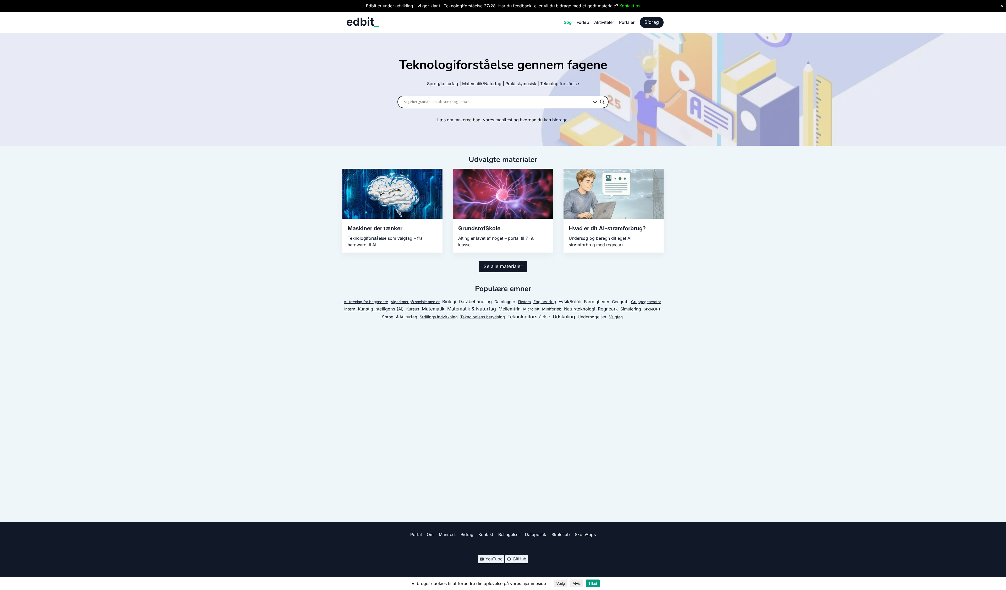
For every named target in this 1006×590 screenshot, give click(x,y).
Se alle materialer (503, 266)
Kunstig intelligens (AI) (381, 309)
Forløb (583, 22)
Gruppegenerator (646, 301)
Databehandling (475, 301)
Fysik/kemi (570, 301)
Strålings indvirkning (439, 317)
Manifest (447, 534)
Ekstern (524, 301)
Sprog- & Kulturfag (399, 316)
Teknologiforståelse (559, 83)
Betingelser (509, 534)
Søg (568, 22)
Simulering (630, 309)
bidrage (559, 119)
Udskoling (564, 316)
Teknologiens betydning (482, 317)
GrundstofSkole (479, 228)
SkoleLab (560, 534)
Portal (416, 534)
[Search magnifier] (602, 102)
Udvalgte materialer (503, 160)
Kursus (412, 309)
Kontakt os (629, 5)
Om (430, 534)
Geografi (620, 301)
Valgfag (616, 317)
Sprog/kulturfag (442, 83)
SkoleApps (585, 534)
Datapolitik (535, 534)
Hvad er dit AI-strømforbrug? (607, 228)
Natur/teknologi (579, 309)
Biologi (449, 301)
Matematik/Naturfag (481, 83)
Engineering (544, 301)
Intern (349, 309)
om (450, 119)
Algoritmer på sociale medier (415, 301)
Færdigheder (596, 301)
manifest (503, 119)
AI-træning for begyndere (366, 301)
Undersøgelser (592, 316)
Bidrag (651, 22)
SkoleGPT (652, 309)
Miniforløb (551, 309)
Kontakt (485, 534)
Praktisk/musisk (520, 83)
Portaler (627, 22)
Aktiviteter (604, 22)
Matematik (433, 309)
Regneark (608, 309)
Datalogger (504, 301)
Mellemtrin (510, 309)
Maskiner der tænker (375, 228)
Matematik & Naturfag (471, 309)
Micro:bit (531, 309)
